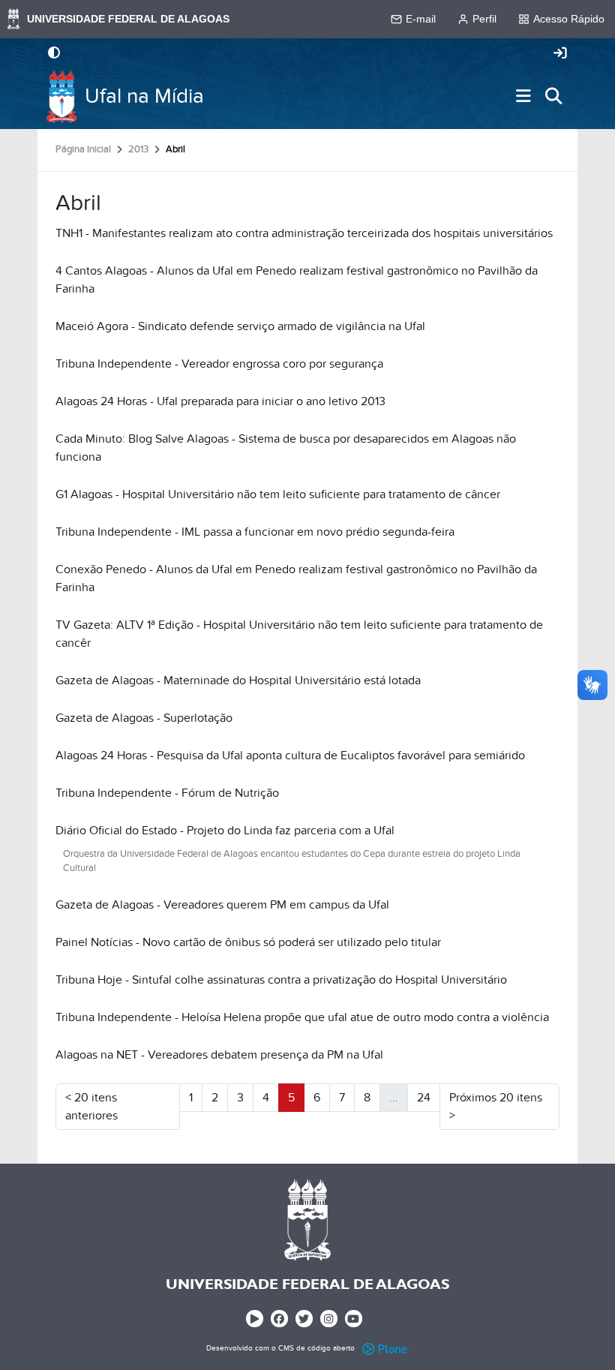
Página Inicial (83, 149)
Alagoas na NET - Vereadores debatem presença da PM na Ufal (219, 1054)
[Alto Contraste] (54, 54)
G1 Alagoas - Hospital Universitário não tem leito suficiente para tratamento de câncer (278, 494)
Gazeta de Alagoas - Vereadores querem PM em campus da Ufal (222, 904)
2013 (138, 149)
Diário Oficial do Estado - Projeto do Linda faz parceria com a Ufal (225, 830)
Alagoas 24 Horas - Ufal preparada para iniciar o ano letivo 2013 (221, 401)
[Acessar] (560, 54)
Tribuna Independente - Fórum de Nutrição (167, 793)
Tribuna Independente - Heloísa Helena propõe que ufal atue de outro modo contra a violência (302, 1017)
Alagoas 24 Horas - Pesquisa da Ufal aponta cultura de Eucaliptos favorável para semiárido (290, 755)
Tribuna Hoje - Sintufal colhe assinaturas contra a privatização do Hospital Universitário (281, 979)
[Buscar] (553, 96)
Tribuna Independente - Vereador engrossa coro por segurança (219, 363)
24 (423, 1097)
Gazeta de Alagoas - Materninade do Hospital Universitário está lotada (238, 680)
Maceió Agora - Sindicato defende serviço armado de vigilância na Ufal (240, 326)
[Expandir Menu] (523, 96)
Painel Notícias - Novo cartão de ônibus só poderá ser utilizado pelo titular (248, 942)
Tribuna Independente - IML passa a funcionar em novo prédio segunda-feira (255, 531)
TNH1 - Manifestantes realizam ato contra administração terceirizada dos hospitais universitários (304, 233)
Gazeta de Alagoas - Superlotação (144, 718)
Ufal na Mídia (144, 96)
